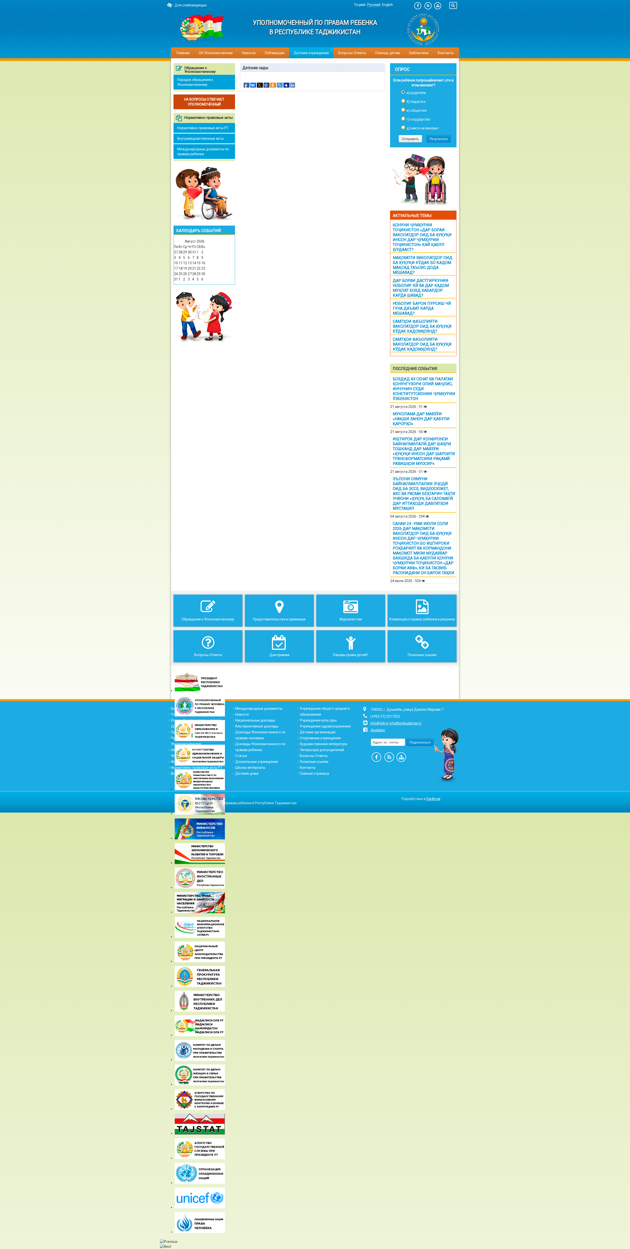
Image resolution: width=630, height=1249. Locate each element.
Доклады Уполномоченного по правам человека (260, 735)
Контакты (446, 53)
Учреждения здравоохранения (325, 726)
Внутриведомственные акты (200, 138)
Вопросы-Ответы (352, 53)
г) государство (418, 119)
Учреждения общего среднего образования (325, 711)
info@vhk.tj (379, 723)
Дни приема (181, 726)
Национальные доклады (255, 720)
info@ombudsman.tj (405, 723)
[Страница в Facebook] (417, 5)
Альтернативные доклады (256, 726)
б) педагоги (416, 102)
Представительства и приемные (197, 732)
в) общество (417, 110)
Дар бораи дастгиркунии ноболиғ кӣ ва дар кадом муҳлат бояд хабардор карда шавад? (421, 288)
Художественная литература (323, 744)
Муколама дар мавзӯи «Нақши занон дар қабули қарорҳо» (421, 419)
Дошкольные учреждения (256, 762)
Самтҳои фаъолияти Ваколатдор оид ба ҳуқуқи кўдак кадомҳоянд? (422, 326)
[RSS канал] (428, 5)
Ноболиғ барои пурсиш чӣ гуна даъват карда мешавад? (422, 308)
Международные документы (258, 708)
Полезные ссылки (314, 762)
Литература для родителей (322, 750)
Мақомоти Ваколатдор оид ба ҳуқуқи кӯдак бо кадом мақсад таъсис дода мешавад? (422, 265)
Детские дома (246, 773)
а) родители (416, 93)
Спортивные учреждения (320, 738)
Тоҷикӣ (360, 5)
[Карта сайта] (437, 5)
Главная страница (314, 773)
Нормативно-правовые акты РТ (203, 128)
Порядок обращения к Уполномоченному (195, 82)
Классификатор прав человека (196, 720)
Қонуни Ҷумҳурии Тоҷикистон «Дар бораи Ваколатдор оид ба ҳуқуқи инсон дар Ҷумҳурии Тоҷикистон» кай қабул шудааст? (422, 237)
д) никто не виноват (423, 128)
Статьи (241, 756)
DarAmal (433, 799)
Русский (374, 5)
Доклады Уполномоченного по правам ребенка (260, 747)
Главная (182, 53)
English (387, 5)
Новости (248, 53)
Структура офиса (185, 714)
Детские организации (317, 732)
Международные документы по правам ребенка (203, 151)
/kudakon (377, 730)
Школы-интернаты (250, 768)
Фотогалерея (182, 762)
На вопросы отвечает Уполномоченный (188, 753)
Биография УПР (184, 708)
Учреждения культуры (318, 720)
